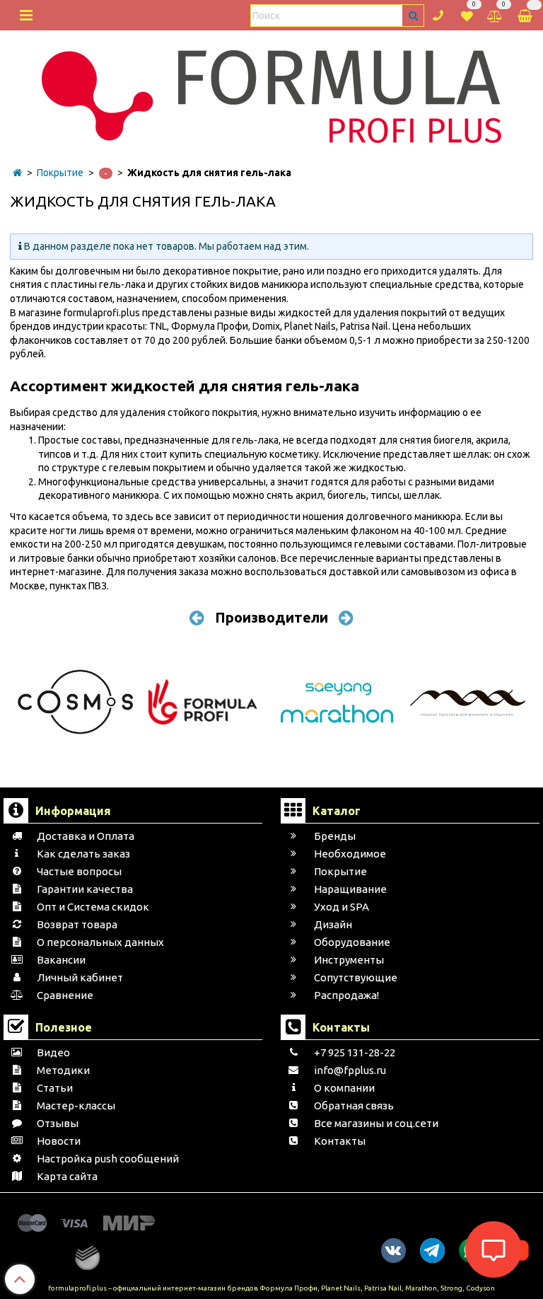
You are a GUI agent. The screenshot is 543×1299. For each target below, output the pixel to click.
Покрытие (60, 172)
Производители (271, 617)
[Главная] (17, 172)
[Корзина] (526, 15)
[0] (467, 14)
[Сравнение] (495, 14)
